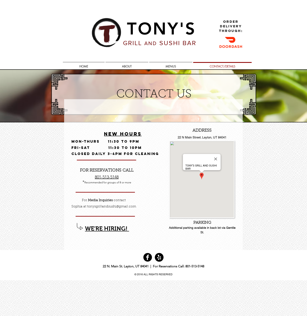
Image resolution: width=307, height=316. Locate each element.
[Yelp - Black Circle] (159, 257)
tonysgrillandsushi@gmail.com (111, 206)
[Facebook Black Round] (147, 257)
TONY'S (161, 29)
